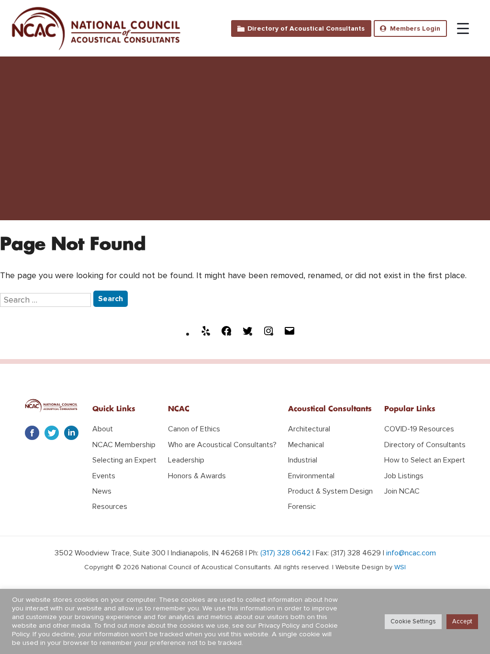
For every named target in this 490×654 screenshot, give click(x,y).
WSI (400, 567)
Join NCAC (402, 491)
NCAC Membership (124, 445)
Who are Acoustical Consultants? (222, 445)
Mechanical (306, 445)
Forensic (302, 506)
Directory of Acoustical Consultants (306, 28)
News (101, 491)
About (102, 429)
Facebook (32, 432)
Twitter (51, 432)
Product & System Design (330, 491)
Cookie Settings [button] (413, 621)
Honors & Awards (197, 476)
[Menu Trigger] (458, 25)
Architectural (309, 429)
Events (103, 476)
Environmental (311, 476)
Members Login (415, 28)
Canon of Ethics (194, 429)
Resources (109, 506)
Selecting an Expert (124, 460)
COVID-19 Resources (419, 429)
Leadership (186, 460)
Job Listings (403, 476)
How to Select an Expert (424, 460)
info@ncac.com (411, 553)
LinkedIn (71, 432)
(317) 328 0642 (285, 553)
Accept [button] (462, 621)
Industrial (302, 460)
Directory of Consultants (425, 445)
